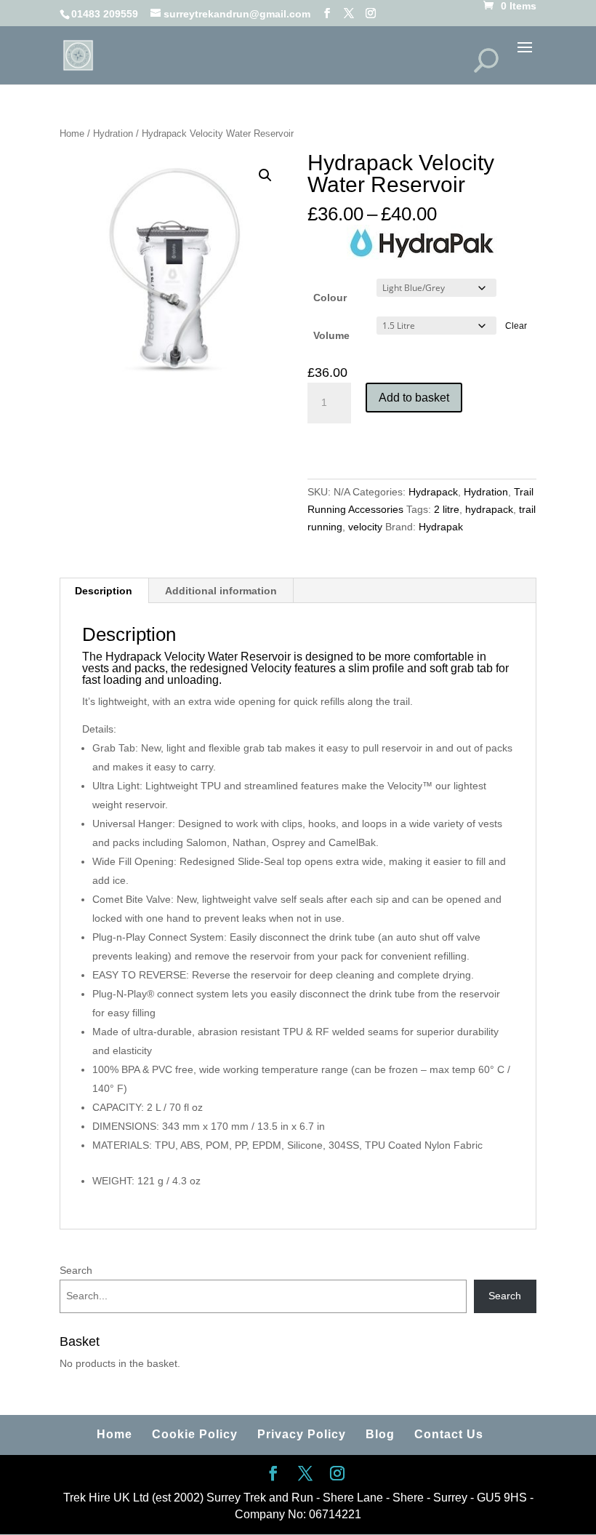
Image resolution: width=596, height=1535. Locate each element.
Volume (331, 335)
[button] (265, 175)
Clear (516, 325)
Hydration (113, 133)
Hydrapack (433, 492)
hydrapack (489, 509)
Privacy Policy (301, 1434)
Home (72, 133)
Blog (380, 1434)
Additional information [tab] (221, 591)
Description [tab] (103, 591)
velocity (365, 527)
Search (76, 1270)
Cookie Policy (195, 1434)
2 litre (446, 509)
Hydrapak (441, 527)
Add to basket (414, 397)
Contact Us (448, 1434)
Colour (330, 297)
